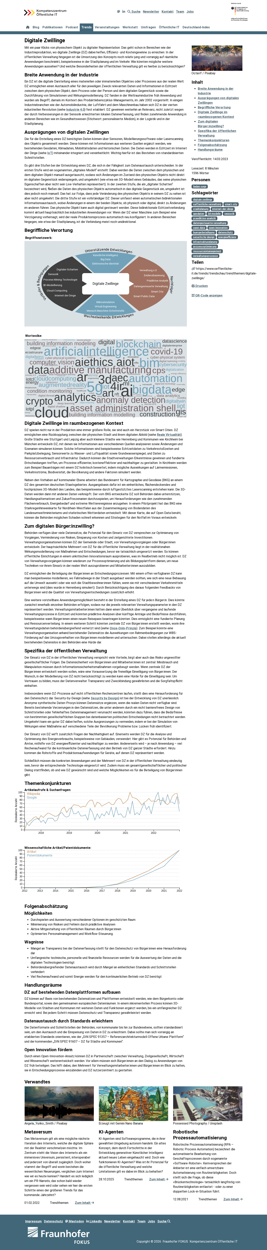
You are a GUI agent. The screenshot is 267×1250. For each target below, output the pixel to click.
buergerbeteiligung (203, 232)
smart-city (231, 204)
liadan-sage (199, 186)
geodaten (198, 213)
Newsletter (151, 11)
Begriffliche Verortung (214, 107)
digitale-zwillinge (202, 199)
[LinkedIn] (123, 11)
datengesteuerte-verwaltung (209, 223)
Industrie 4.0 (75, 109)
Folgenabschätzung (212, 145)
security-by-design (203, 237)
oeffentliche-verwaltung (207, 204)
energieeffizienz (227, 237)
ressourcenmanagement (207, 251)
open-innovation (218, 227)
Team (180, 11)
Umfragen (148, 27)
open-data (199, 227)
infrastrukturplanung (205, 241)
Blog (36, 27)
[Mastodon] (118, 11)
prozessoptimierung (204, 246)
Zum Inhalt (83, 1203)
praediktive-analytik (204, 218)
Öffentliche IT (169, 27)
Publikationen (52, 27)
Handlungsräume (210, 150)
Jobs (190, 11)
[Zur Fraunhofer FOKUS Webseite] (58, 1235)
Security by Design (104, 698)
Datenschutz (53, 1221)
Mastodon (76, 1221)
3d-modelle (214, 213)
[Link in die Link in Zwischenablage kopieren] (193, 269)
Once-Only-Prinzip (123, 628)
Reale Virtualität (169, 435)
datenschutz (225, 232)
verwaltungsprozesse (205, 256)
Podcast (72, 27)
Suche (136, 11)
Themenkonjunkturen (213, 140)
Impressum (33, 1221)
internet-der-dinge (222, 209)
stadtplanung (200, 209)
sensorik (229, 213)
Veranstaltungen (107, 27)
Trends (86, 27)
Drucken (201, 286)
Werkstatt (130, 27)
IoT (49, 153)
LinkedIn (95, 1221)
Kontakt (168, 11)
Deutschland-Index (196, 27)
